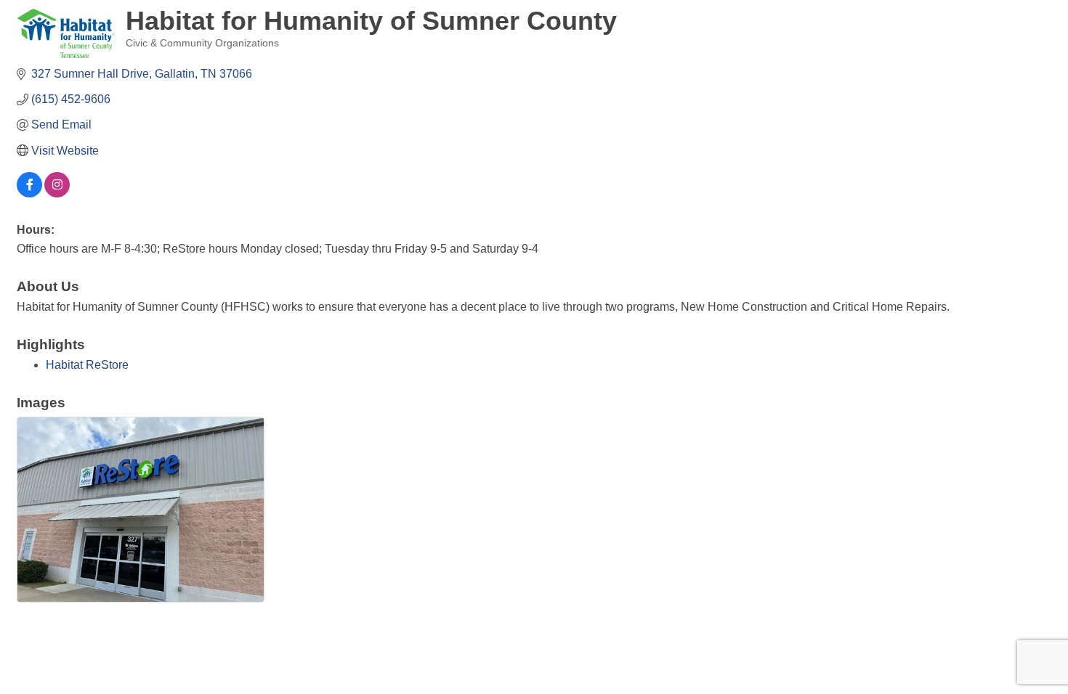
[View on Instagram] (57, 193)
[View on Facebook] (29, 193)
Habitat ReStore (87, 365)
